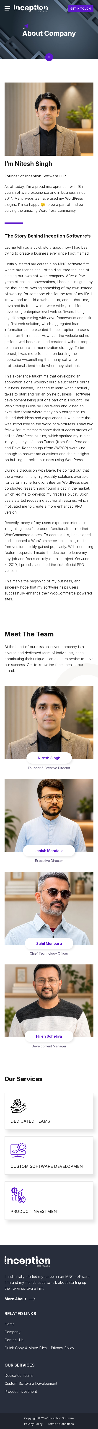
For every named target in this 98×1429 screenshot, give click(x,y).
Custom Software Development (31, 1383)
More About (15, 1299)
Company (13, 1332)
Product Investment (21, 1391)
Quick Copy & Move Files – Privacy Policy (39, 1348)
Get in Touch (80, 8)
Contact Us (14, 1340)
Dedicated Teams (19, 1375)
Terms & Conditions (61, 1424)
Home (10, 1324)
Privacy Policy (33, 1424)
